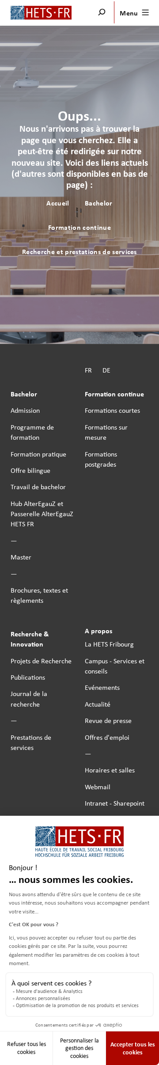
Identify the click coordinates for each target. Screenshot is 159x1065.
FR (88, 370)
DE (106, 370)
